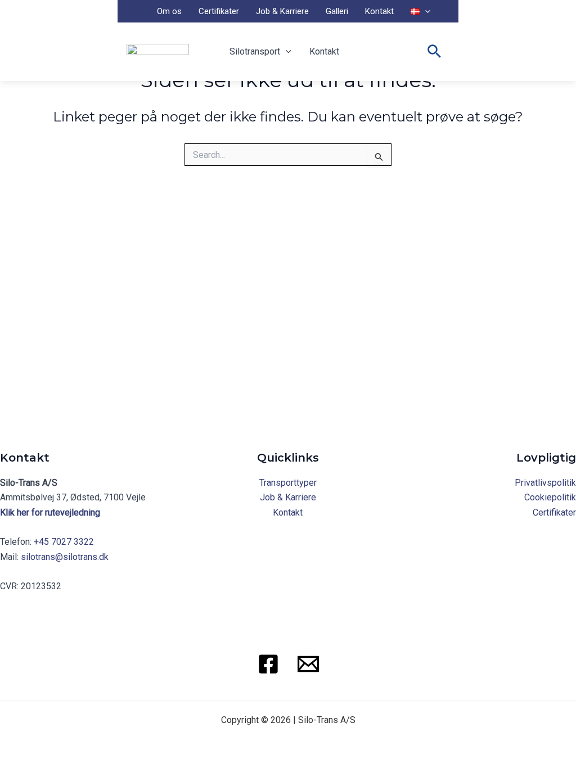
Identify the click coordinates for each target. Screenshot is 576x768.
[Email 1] (308, 664)
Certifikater (219, 11)
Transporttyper (288, 482)
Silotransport (255, 51)
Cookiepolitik (550, 497)
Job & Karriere (282, 11)
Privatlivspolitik (545, 482)
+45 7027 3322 (64, 541)
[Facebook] (268, 664)
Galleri (337, 11)
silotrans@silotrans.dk (65, 557)
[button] (425, 11)
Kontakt (379, 11)
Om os (169, 11)
